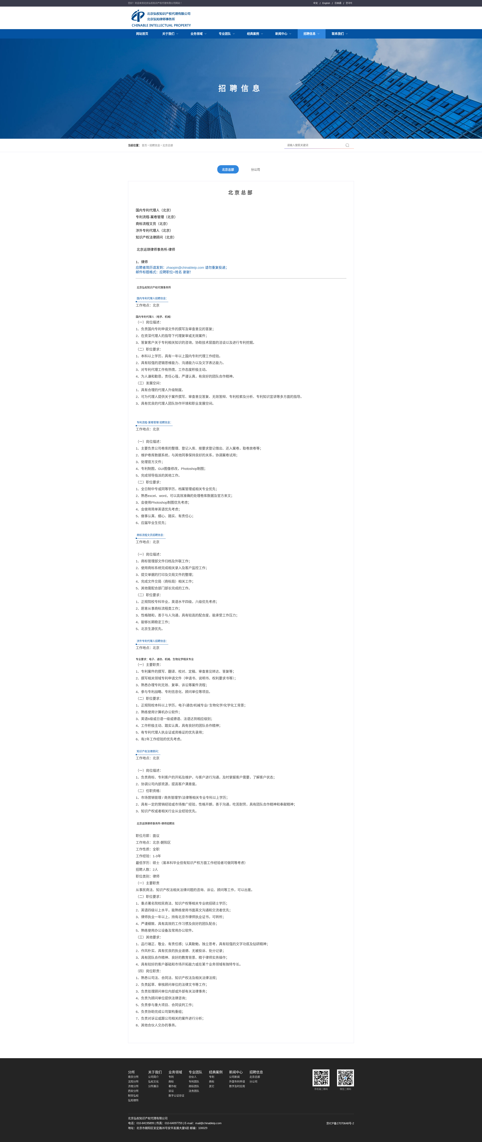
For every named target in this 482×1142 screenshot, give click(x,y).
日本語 (338, 3)
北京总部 (167, 145)
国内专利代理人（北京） (154, 210)
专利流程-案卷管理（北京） (157, 217)
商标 (171, 1081)
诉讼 (171, 1090)
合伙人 (193, 1076)
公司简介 (153, 1076)
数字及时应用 (237, 1086)
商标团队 (194, 1086)
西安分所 (133, 1090)
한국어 (349, 3)
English (326, 3)
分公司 (255, 169)
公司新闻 (234, 1076)
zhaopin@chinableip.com (185, 268)
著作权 (172, 1086)
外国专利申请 (237, 1081)
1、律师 (142, 262)
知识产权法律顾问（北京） (156, 237)
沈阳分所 (133, 1081)
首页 (144, 145)
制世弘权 (133, 1095)
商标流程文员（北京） (153, 224)
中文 (315, 3)
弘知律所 (133, 1100)
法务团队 (194, 1090)
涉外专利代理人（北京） (154, 230)
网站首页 (142, 33)
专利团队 (194, 1081)
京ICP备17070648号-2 (340, 1123)
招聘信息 (154, 145)
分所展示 (153, 1086)
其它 (211, 1086)
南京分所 (133, 1076)
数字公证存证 (176, 1095)
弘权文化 (153, 1081)
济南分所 (133, 1086)
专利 (171, 1076)
